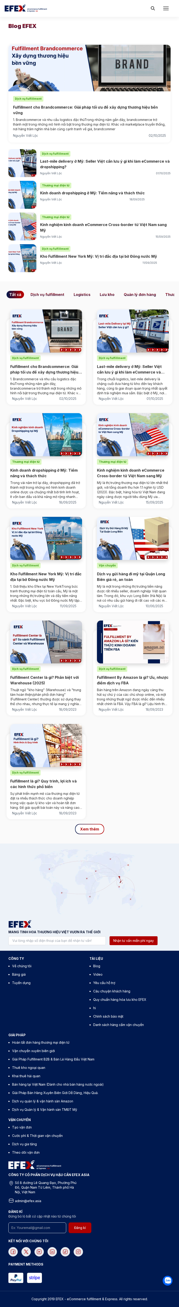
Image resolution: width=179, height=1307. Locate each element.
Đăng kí (80, 1228)
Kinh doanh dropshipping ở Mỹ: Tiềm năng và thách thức (92, 193)
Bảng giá (19, 974)
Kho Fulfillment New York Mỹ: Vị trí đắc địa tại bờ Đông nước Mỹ (98, 256)
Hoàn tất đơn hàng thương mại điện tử (40, 1042)
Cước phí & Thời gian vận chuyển (37, 1136)
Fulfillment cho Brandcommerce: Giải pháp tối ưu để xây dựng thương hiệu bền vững (85, 110)
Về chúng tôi (21, 966)
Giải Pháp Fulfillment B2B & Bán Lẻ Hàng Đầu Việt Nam (53, 1059)
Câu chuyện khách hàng (111, 991)
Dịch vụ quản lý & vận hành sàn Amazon (42, 1101)
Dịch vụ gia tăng (24, 1144)
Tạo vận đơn (22, 1127)
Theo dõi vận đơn (26, 1152)
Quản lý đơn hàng (140, 294)
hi (94, 1008)
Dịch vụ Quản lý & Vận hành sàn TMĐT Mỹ (44, 1109)
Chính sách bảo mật (108, 1016)
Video (98, 974)
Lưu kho (107, 294)
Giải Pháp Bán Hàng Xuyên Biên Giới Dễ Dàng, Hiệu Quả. (55, 1093)
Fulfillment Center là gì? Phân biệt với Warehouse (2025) (44, 680)
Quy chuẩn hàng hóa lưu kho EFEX (119, 1000)
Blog (96, 966)
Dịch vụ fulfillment (47, 294)
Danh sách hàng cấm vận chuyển (118, 1025)
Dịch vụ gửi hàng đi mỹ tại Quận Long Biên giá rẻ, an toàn (131, 577)
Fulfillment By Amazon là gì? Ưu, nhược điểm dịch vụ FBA (133, 680)
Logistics (82, 294)
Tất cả (15, 294)
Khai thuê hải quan (26, 1076)
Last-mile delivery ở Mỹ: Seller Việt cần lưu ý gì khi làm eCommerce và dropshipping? (105, 164)
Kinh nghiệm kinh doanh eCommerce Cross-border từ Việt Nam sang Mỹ (103, 227)
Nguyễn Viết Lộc (25, 135)
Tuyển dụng (21, 983)
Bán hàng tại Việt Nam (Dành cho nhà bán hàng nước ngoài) (58, 1084)
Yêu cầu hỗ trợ (104, 983)
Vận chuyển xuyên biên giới (33, 1051)
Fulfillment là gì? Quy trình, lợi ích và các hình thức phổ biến (43, 784)
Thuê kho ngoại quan (28, 1068)
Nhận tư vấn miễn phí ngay (133, 941)
